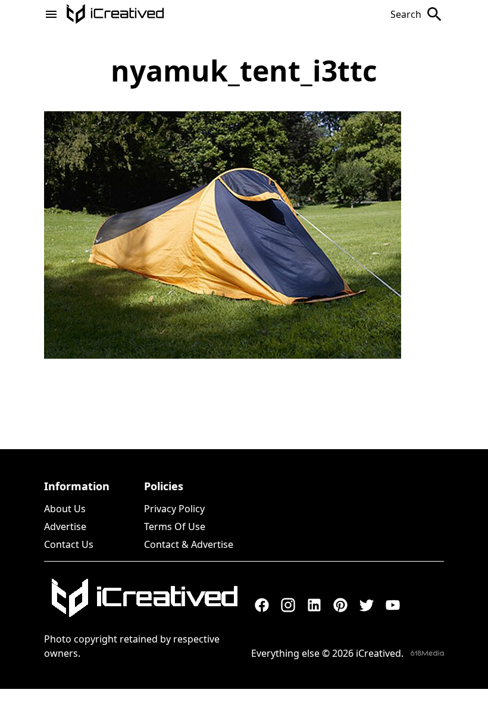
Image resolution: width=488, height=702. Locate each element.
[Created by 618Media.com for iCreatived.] (427, 653)
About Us (65, 508)
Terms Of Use (174, 526)
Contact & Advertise (188, 544)
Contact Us (68, 544)
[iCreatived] (144, 598)
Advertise (65, 526)
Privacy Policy (174, 508)
